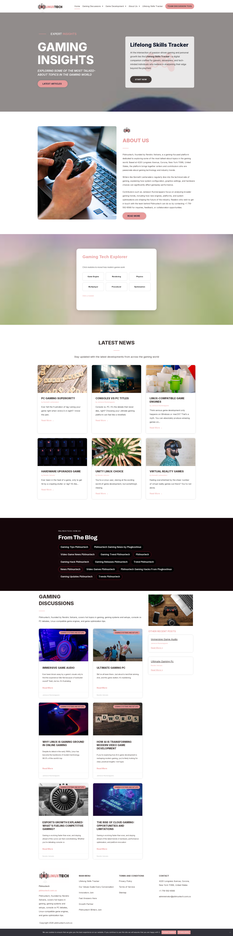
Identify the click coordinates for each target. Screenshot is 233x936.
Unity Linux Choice (109, 471)
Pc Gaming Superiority (58, 398)
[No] (230, 932)
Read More (47, 688)
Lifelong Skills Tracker (152, 6)
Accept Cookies (169, 932)
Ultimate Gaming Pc (111, 667)
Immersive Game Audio (58, 667)
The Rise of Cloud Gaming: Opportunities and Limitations (115, 826)
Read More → (47, 420)
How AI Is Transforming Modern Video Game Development (114, 745)
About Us (133, 6)
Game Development (115, 6)
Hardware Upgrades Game (61, 471)
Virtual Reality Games (167, 471)
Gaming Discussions (91, 6)
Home (77, 6)
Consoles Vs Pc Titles (112, 398)
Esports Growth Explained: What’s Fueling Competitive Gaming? (62, 826)
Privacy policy (184, 932)
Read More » (157, 648)
